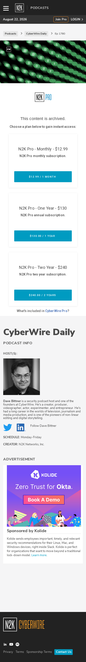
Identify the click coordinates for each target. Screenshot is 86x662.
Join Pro (61, 19)
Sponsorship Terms (39, 652)
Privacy (8, 652)
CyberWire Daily (39, 332)
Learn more (39, 555)
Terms (20, 652)
